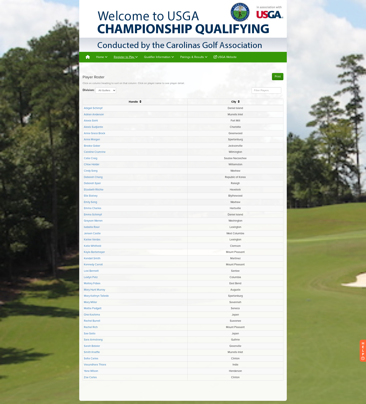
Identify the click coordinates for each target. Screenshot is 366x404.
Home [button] (100, 57)
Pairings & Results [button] (192, 57)
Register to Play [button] (124, 57)
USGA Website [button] (227, 57)
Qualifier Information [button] (157, 57)
